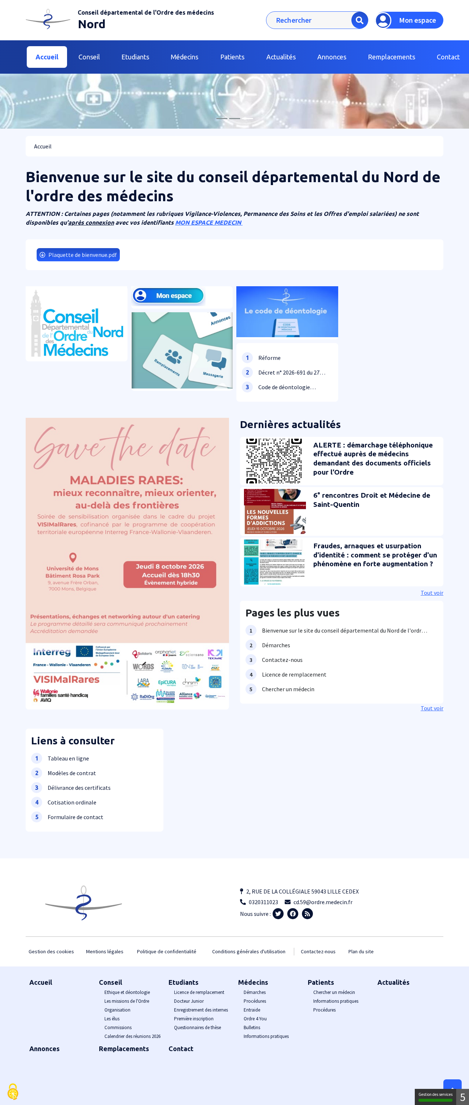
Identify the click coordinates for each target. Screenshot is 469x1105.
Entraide (252, 1010)
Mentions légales (104, 951)
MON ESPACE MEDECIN (209, 222)
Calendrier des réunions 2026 (132, 1036)
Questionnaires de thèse (197, 1027)
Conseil (110, 982)
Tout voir (432, 592)
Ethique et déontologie (127, 992)
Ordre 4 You (255, 1019)
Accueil (47, 56)
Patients (321, 982)
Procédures (255, 1001)
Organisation (117, 1010)
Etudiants (184, 982)
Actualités (281, 56)
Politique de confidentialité (166, 951)
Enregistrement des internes (201, 1010)
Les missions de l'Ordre (126, 1001)
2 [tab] (234, 118)
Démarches (255, 992)
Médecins (253, 982)
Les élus (111, 1019)
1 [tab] (221, 118)
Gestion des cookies (51, 951)
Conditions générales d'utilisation (248, 951)
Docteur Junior (189, 1001)
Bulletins (252, 1027)
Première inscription (194, 1019)
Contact (181, 1048)
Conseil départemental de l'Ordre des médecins (146, 12)
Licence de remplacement (199, 992)
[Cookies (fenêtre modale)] (13, 1092)
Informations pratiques (266, 1036)
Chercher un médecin (334, 992)
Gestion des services (435, 1094)
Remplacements (391, 56)
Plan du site (361, 951)
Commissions (118, 1027)
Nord (92, 23)
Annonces (331, 56)
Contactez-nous (318, 951)
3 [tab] (247, 118)
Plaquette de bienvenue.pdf (82, 254)
